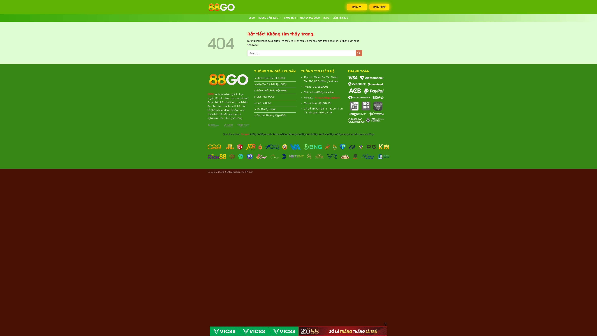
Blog (326, 18)
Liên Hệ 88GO (340, 18)
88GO (252, 18)
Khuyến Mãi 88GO (310, 18)
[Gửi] (359, 53)
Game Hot (290, 18)
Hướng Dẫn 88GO (268, 18)
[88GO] (223, 7)
